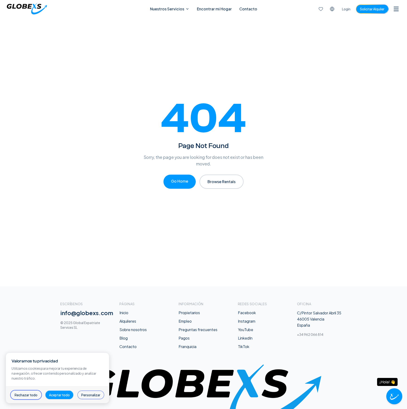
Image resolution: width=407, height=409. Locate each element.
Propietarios (189, 312)
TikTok (243, 346)
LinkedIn (245, 338)
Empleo (185, 321)
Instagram (246, 321)
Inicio (123, 312)
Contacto (248, 8)
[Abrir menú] (396, 9)
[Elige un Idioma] (332, 9)
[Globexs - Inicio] (27, 9)
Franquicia (187, 346)
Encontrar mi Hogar (214, 8)
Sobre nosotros (133, 329)
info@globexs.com (86, 312)
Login (346, 9)
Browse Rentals (222, 181)
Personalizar (90, 395)
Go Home (179, 181)
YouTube (245, 329)
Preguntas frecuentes (198, 329)
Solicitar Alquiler (372, 9)
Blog (123, 338)
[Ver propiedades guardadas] (321, 9)
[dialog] (57, 378)
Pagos (184, 338)
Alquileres (127, 321)
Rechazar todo (26, 395)
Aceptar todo (59, 395)
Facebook (247, 312)
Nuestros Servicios (167, 8)
